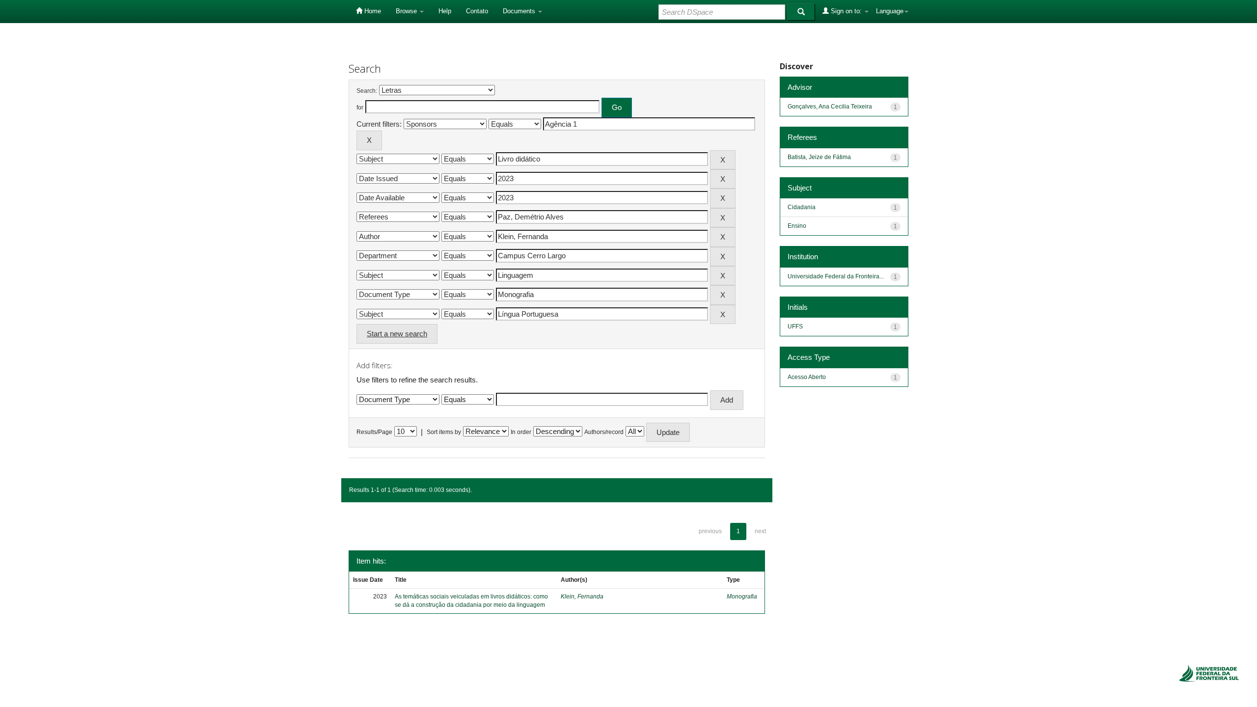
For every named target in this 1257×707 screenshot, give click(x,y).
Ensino (797, 225)
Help (444, 11)
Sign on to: (846, 11)
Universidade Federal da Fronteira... (836, 276)
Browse (407, 11)
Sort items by (444, 432)
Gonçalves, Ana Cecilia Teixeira (830, 106)
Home (371, 11)
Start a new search (397, 333)
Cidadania (802, 207)
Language (889, 11)
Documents (520, 11)
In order (521, 432)
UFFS (795, 326)
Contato (477, 11)
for (359, 107)
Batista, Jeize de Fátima (819, 157)
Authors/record (604, 432)
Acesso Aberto (807, 377)
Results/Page (374, 432)
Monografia (742, 596)
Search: (366, 90)
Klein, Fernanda (582, 596)
